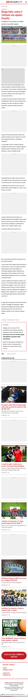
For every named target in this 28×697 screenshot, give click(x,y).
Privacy (5, 668)
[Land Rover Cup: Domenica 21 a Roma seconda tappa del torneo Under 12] (14, 511)
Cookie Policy (6, 673)
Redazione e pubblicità (9, 665)
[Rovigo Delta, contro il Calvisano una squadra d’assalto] (14, 34)
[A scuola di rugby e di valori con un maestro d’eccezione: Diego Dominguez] (14, 453)
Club (6, 6)
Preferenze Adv (7, 675)
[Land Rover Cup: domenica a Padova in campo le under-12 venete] (14, 598)
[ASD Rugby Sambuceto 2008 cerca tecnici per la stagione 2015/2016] (14, 568)
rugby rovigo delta (11, 353)
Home (2, 6)
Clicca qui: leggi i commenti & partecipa (14, 655)
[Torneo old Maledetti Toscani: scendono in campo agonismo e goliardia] (14, 628)
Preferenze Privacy (8, 670)
